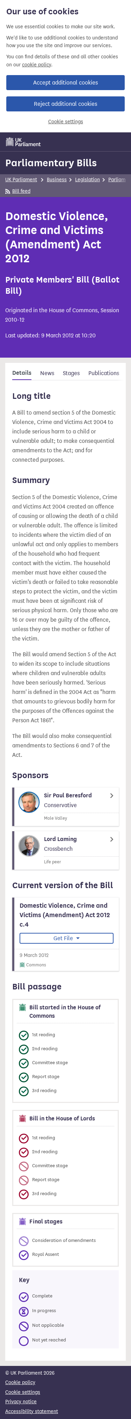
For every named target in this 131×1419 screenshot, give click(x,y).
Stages (71, 373)
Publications (103, 373)
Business (57, 180)
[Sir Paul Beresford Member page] (65, 807)
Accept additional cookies (65, 82)
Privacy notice (21, 1402)
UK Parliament (21, 180)
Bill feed (21, 191)
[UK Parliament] (23, 141)
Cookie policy (20, 1382)
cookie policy (36, 65)
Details (21, 373)
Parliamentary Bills (51, 162)
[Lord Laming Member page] (65, 850)
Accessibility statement (31, 1411)
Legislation (87, 180)
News (47, 373)
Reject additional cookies (65, 104)
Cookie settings (65, 122)
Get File (63, 938)
